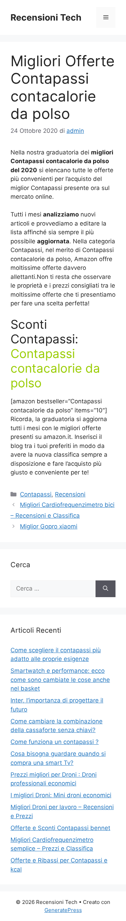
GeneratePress (63, 910)
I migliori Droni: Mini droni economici (60, 795)
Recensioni (70, 494)
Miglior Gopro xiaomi (48, 526)
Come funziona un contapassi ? (54, 741)
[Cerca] (105, 588)
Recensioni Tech (46, 17)
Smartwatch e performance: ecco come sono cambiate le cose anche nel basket (60, 679)
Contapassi (35, 494)
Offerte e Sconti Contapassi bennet (60, 827)
